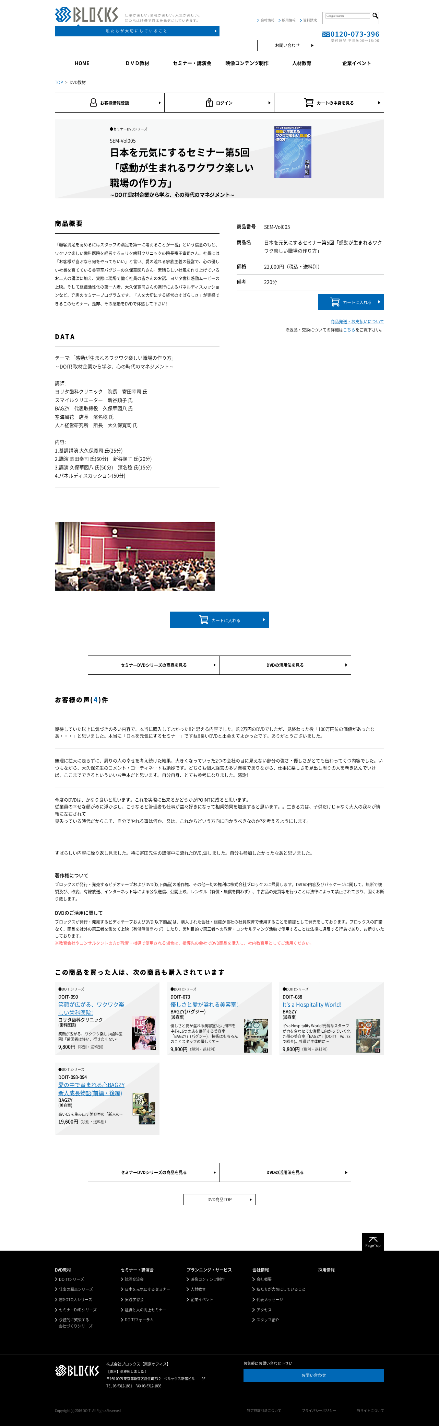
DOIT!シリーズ (71, 1279)
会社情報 (267, 20)
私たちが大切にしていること (137, 31)
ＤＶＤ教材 (137, 63)
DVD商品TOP (219, 1199)
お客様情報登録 (114, 103)
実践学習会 (134, 1299)
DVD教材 (63, 1270)
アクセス (264, 1310)
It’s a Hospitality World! (312, 1004)
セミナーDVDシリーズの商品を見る (154, 665)
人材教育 (301, 63)
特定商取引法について (264, 1410)
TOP (59, 82)
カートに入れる (357, 302)
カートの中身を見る (335, 103)
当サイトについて (370, 1410)
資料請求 (310, 20)
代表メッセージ (270, 1299)
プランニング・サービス (209, 1270)
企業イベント (356, 63)
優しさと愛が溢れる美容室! (204, 1004)
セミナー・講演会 (192, 63)
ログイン (224, 103)
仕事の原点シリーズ (76, 1289)
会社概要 (264, 1279)
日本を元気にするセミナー (147, 1289)
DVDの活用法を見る (285, 665)
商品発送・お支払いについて (357, 322)
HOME (82, 63)
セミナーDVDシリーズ (78, 1310)
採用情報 (289, 20)
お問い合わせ (287, 45)
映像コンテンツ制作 (247, 63)
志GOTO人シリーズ (75, 1299)
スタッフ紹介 (268, 1320)
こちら (349, 330)
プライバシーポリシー (319, 1410)
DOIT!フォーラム (139, 1320)
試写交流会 (134, 1279)
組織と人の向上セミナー (145, 1310)
